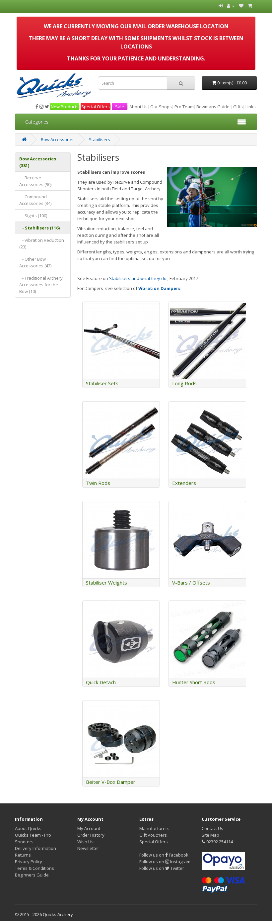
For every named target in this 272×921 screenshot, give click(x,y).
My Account (88, 828)
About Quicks (28, 828)
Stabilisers (99, 139)
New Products (65, 107)
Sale (119, 107)
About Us (138, 107)
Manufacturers (154, 828)
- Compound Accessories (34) (35, 200)
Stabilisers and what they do (138, 278)
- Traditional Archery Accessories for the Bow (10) (41, 284)
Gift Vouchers (153, 835)
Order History (90, 835)
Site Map (210, 835)
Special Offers (95, 107)
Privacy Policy (28, 862)
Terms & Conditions (34, 868)
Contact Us (212, 828)
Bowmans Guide (213, 107)
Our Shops (161, 107)
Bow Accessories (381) (37, 162)
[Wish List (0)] (241, 6)
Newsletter (88, 848)
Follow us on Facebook (163, 855)
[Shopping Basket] (250, 6)
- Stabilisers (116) (39, 228)
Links (250, 107)
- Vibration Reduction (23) (41, 243)
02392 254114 (219, 842)
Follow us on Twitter (161, 868)
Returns (23, 855)
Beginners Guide (32, 875)
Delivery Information (35, 848)
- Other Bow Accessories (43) (35, 262)
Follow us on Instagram (164, 862)
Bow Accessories (58, 139)
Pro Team (184, 107)
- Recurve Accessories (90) (35, 181)
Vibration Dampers (159, 288)
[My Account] (231, 6)
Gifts (238, 107)
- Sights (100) (33, 216)
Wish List (86, 842)
